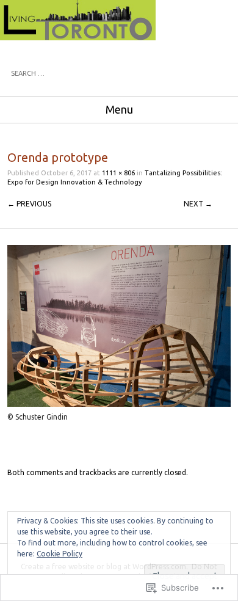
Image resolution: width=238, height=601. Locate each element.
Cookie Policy (59, 554)
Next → (198, 204)
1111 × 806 (118, 173)
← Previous (29, 204)
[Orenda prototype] (119, 404)
